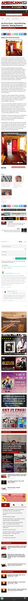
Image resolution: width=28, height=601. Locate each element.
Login (25, 241)
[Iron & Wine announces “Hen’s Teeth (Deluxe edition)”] (4, 482)
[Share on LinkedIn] (7, 34)
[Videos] (4, 590)
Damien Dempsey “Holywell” (19, 458)
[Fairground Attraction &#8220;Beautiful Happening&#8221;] (6, 179)
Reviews (8, 18)
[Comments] (22, 505)
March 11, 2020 (11, 577)
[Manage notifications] (25, 598)
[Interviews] (4, 547)
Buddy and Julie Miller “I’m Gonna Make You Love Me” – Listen (16, 582)
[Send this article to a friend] (11, 34)
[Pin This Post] (9, 34)
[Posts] (5, 505)
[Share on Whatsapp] (16, 34)
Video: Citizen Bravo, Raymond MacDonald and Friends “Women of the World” (17, 590)
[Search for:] (14, 14)
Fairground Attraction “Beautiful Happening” (6, 183)
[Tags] (14, 505)
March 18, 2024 (5, 30)
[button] (26, 12)
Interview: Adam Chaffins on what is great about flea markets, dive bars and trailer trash (14, 447)
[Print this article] (14, 34)
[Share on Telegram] (21, 34)
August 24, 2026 (11, 566)
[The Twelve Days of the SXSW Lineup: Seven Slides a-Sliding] (18, 179)
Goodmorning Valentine (10, 209)
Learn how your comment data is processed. (13, 261)
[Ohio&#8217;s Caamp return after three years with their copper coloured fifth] (6, 192)
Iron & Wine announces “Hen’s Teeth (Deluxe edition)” (7, 457)
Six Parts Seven (21, 209)
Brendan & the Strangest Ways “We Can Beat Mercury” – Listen (16, 575)
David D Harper (15, 293)
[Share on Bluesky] (23, 34)
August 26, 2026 (5, 559)
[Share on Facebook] (2, 34)
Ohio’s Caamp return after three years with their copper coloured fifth (6, 197)
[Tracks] (4, 576)
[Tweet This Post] (5, 34)
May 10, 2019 (11, 584)
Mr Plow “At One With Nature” (9, 529)
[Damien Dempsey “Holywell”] (4, 489)
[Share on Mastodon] (18, 34)
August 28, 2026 (11, 452)
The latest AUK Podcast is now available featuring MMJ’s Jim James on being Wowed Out (7, 466)
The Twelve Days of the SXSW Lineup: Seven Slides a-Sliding (18, 184)
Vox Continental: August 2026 (9, 537)
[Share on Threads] (25, 34)
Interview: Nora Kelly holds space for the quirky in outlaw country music (16, 564)
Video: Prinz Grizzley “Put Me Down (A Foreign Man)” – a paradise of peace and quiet (20, 466)
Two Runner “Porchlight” (8, 535)
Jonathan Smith (13, 30)
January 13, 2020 (11, 591)
